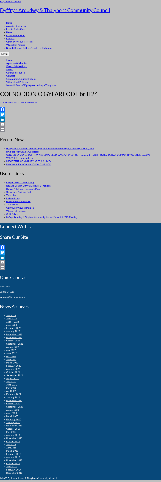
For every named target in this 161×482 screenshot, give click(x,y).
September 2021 (14, 375)
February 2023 (13, 328)
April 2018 (11, 447)
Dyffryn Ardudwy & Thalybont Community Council (55, 10)
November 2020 (14, 400)
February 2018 (13, 454)
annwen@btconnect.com (12, 297)
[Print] (80, 129)
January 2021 (13, 397)
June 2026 (11, 318)
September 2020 (14, 406)
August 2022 (12, 347)
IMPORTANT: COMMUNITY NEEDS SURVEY (28, 161)
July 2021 (11, 381)
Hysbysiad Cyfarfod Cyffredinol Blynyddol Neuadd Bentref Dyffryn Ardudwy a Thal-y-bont (50, 148)
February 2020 (13, 419)
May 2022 (11, 356)
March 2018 (12, 451)
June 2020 (11, 413)
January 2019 (13, 435)
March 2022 (12, 362)
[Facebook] (80, 109)
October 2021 (13, 372)
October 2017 (13, 463)
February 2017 (13, 469)
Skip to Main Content (10, 1)
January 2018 (13, 457)
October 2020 (13, 403)
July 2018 (11, 444)
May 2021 (11, 388)
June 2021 (11, 384)
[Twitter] (80, 114)
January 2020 (13, 422)
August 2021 (12, 378)
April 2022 (11, 359)
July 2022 (11, 350)
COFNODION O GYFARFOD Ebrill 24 (18, 102)
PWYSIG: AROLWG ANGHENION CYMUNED (28, 164)
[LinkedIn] (80, 119)
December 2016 (14, 473)
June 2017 (11, 466)
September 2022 (14, 344)
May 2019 (11, 432)
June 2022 (11, 353)
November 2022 (14, 337)
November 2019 (14, 425)
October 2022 (13, 340)
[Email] (80, 124)
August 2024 (12, 321)
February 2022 (13, 366)
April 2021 (11, 391)
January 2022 (13, 369)
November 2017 (14, 460)
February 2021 (13, 394)
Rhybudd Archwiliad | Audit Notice (22, 151)
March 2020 (12, 416)
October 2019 (13, 429)
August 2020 (12, 410)
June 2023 (11, 325)
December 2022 (14, 334)
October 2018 (13, 441)
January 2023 (13, 331)
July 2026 (11, 315)
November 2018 (14, 438)
